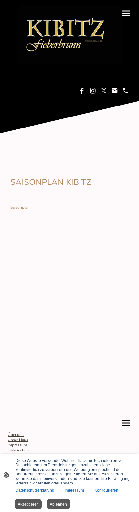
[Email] (115, 91)
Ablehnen (58, 504)
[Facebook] (82, 91)
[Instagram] (93, 91)
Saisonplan (20, 207)
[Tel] (126, 91)
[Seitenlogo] (69, 34)
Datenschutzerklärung (35, 490)
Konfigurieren (106, 490)
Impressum (74, 490)
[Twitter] (104, 91)
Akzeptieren (28, 504)
